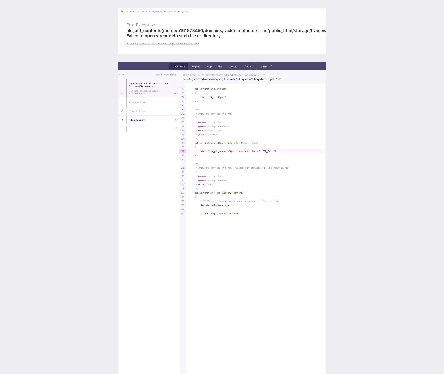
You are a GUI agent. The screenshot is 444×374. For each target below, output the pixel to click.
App (209, 66)
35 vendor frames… (138, 111)
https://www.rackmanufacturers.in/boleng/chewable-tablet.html (162, 43)
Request (196, 66)
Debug (248, 66)
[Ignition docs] (123, 11)
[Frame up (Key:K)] (120, 74)
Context (233, 66)
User (220, 66)
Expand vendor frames (165, 74)
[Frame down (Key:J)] (123, 74)
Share (264, 66)
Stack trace (178, 66)
